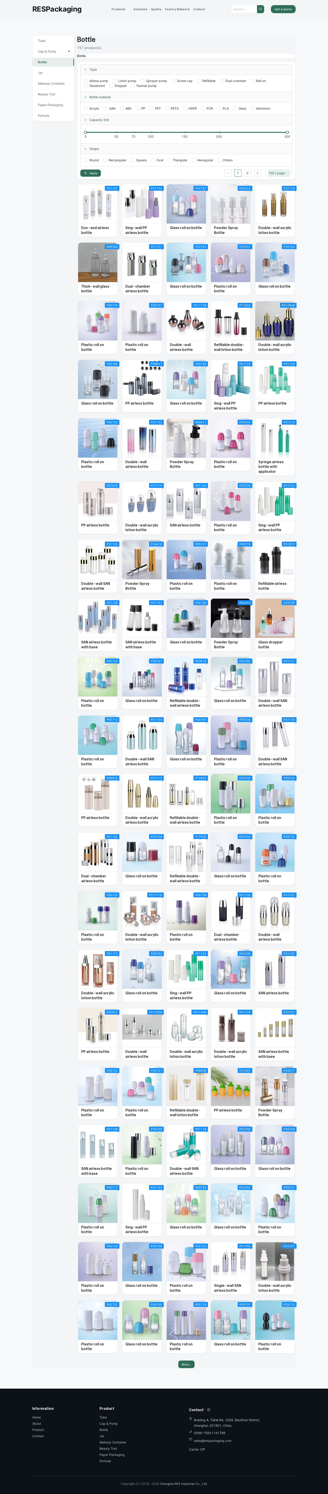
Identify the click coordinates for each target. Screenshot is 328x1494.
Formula (105, 1461)
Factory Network (177, 9)
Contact (199, 9)
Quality (156, 9)
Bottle (104, 1430)
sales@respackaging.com (212, 1441)
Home (36, 1417)
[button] (118, 9)
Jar (102, 1436)
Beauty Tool (108, 1448)
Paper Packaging (112, 1455)
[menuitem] (118, 9)
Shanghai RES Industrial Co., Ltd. (184, 1484)
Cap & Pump (109, 1423)
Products (118, 9)
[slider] (85, 132)
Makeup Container (113, 1442)
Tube (103, 1417)
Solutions (140, 9)
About (36, 1423)
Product (38, 1430)
